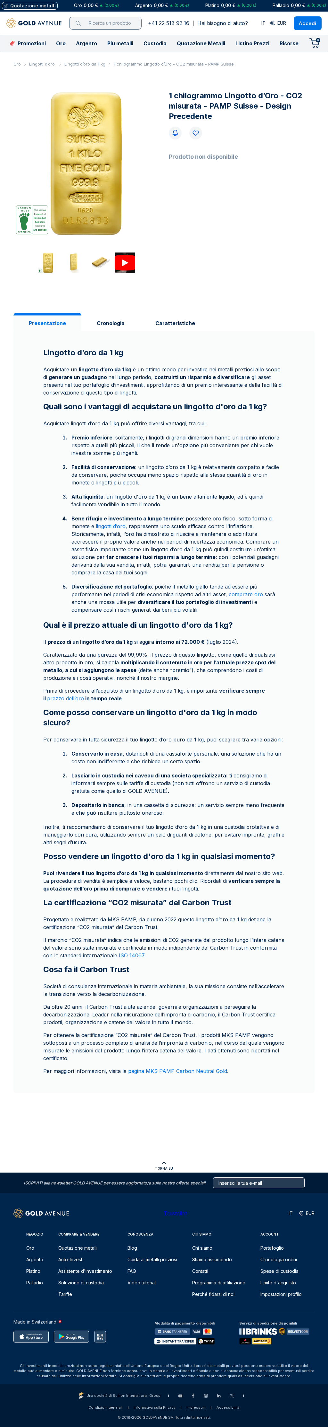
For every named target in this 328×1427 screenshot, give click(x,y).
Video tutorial (141, 1282)
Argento (34, 1259)
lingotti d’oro (111, 526)
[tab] (47, 323)
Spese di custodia (279, 1271)
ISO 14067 (131, 955)
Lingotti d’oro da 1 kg (84, 63)
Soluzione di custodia (81, 1282)
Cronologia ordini (278, 1259)
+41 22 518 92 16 (168, 23)
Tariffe (65, 1294)
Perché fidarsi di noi (213, 1294)
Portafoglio (272, 1248)
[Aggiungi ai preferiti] (195, 133)
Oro (17, 63)
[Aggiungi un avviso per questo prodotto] (175, 133)
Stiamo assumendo (212, 1259)
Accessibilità (228, 1407)
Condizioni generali (105, 1407)
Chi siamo (202, 1248)
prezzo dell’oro (65, 698)
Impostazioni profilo (281, 1294)
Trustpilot (175, 1213)
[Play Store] (71, 1337)
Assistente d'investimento (85, 1271)
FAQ (131, 1271)
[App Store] (31, 1337)
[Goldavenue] (34, 23)
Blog (132, 1248)
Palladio (34, 1282)
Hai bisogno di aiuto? (222, 23)
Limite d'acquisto (278, 1282)
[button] (61, 43)
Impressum (196, 1407)
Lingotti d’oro (42, 63)
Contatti (200, 1271)
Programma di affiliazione (218, 1282)
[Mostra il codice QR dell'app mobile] (100, 1337)
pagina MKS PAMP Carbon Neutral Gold (177, 1071)
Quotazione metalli (77, 1248)
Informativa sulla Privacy (155, 1407)
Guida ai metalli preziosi (152, 1259)
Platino (33, 1271)
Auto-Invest (70, 1259)
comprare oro (246, 594)
